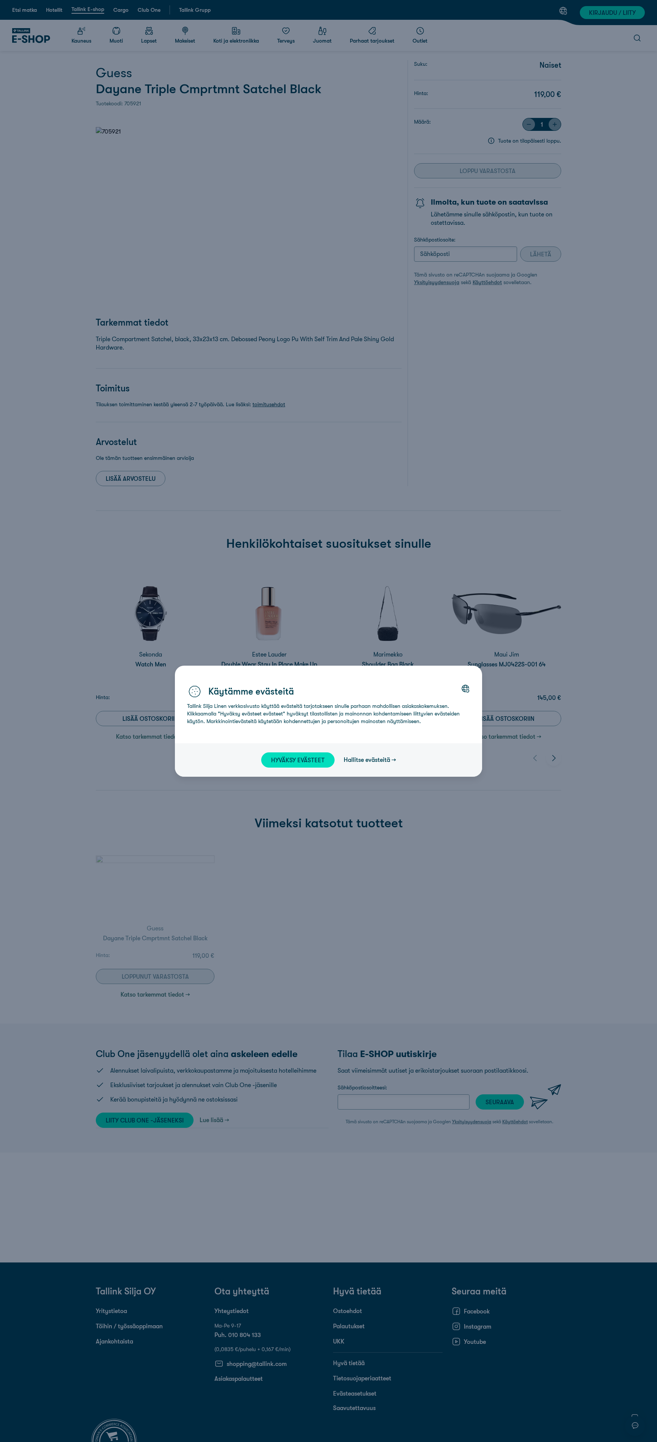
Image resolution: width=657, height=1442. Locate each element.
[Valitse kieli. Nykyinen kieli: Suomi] (465, 688)
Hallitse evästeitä (367, 760)
